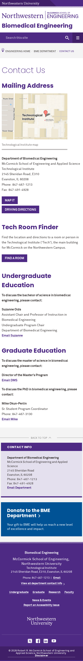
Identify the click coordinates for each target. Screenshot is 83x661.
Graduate (39, 592)
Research (54, 592)
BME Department (45, 51)
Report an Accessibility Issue (41, 605)
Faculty (69, 592)
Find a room (14, 258)
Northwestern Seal (41, 621)
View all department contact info (41, 583)
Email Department (19, 487)
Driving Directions (20, 209)
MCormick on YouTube (54, 641)
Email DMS (9, 380)
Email (56, 578)
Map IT (10, 200)
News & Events (41, 600)
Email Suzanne (12, 335)
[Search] (67, 37)
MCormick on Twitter (29, 641)
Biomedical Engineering (37, 26)
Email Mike (10, 419)
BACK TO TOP (39, 437)
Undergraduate (19, 592)
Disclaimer (41, 655)
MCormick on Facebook (37, 641)
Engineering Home (17, 51)
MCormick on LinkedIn (45, 641)
